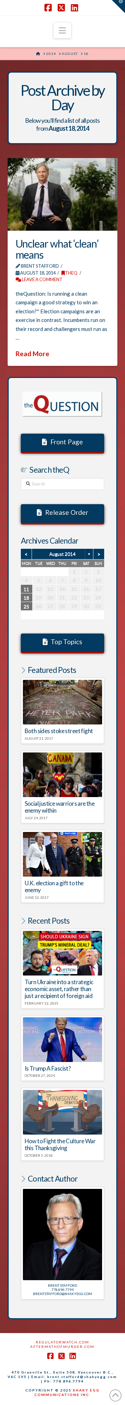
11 (26, 589)
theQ (71, 273)
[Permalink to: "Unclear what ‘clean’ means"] (63, 194)
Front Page (66, 442)
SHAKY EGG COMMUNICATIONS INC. (67, 1392)
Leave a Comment (41, 279)
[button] (62, 30)
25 (26, 606)
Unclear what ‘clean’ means (57, 249)
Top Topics (66, 642)
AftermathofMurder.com (62, 1346)
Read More (32, 354)
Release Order (66, 512)
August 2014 (62, 554)
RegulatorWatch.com (62, 1342)
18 (26, 598)
